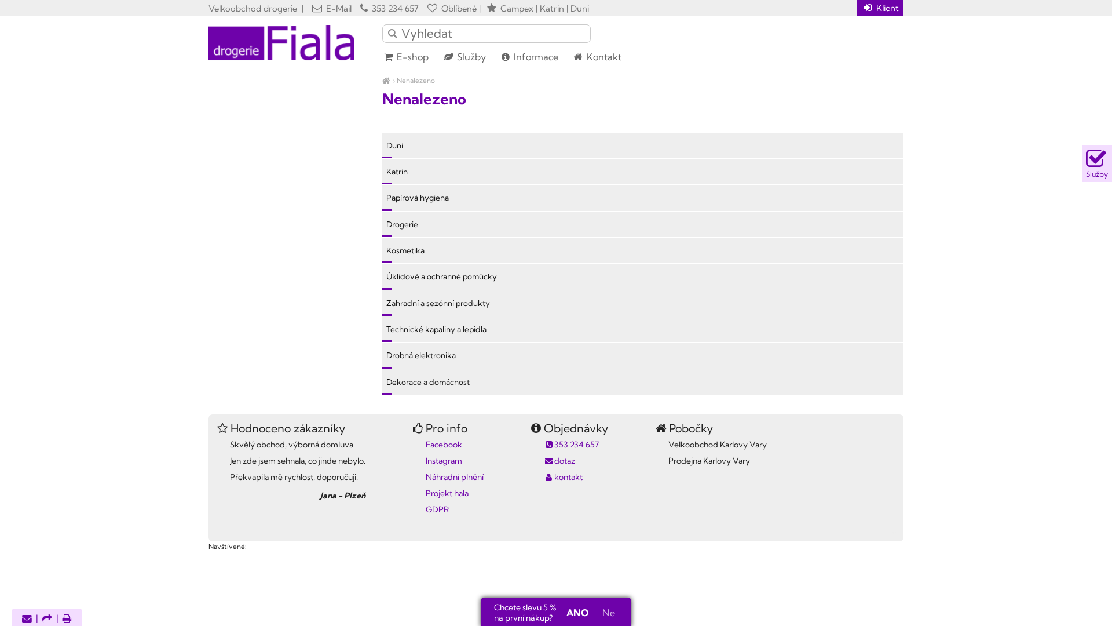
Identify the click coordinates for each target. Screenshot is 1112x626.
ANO (577, 612)
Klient (886, 7)
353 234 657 (394, 8)
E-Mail (338, 8)
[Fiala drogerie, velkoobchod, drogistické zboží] (386, 80)
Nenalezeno (416, 80)
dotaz (564, 461)
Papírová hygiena (417, 197)
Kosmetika (405, 250)
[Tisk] (67, 619)
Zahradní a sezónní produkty (438, 303)
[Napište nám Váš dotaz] (27, 619)
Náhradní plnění (455, 477)
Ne (608, 612)
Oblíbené (458, 8)
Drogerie (402, 224)
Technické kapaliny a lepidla (436, 329)
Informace (534, 57)
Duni (394, 145)
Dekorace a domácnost (428, 382)
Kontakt (602, 57)
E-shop (411, 57)
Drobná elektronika (421, 355)
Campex (516, 8)
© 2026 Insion (883, 531)
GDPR (437, 509)
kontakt (568, 477)
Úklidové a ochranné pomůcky (441, 276)
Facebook (444, 444)
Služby (470, 57)
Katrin (397, 171)
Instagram (444, 461)
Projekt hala (447, 493)
